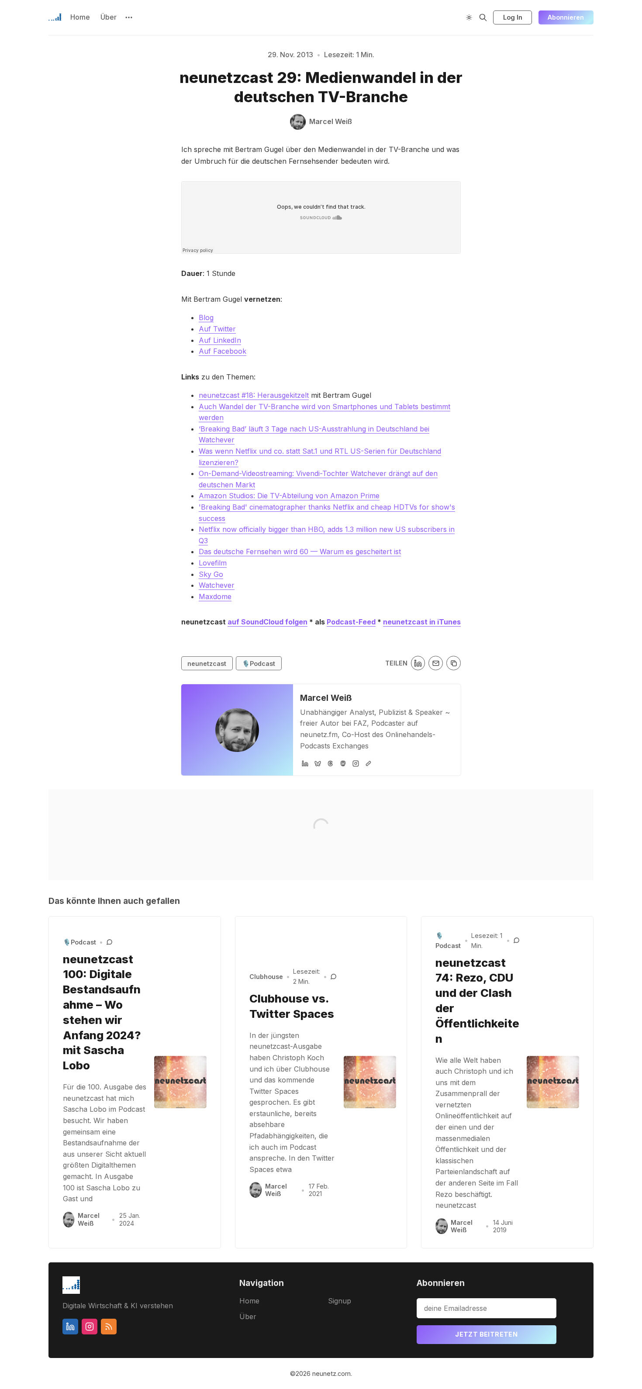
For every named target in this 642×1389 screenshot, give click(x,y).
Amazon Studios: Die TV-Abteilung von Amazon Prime (289, 495)
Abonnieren (566, 17)
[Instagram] (356, 763)
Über (108, 17)
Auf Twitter (217, 328)
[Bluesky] (318, 763)
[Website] (368, 763)
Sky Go (211, 574)
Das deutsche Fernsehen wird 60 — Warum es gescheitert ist (300, 551)
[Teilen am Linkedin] (418, 663)
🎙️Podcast (258, 663)
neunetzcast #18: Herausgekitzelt (254, 395)
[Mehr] (129, 17)
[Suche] (483, 17)
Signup (339, 1300)
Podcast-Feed (351, 621)
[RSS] (109, 1326)
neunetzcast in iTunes (422, 621)
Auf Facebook (222, 351)
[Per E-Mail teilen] (435, 663)
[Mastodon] (343, 763)
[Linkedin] (70, 1326)
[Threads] (330, 763)
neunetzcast (206, 663)
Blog (206, 317)
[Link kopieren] (453, 663)
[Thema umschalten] (469, 17)
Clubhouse (266, 976)
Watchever (217, 585)
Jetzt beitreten (486, 1334)
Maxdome (215, 596)
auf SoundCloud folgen (267, 621)
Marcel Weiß (326, 698)
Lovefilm (213, 562)
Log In (512, 17)
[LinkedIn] (305, 763)
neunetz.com (331, 1373)
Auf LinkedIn (220, 340)
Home (80, 17)
